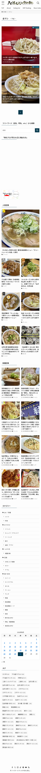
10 (10, 647)
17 (10, 650)
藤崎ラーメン (8, 729)
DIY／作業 (7, 512)
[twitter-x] (15, 767)
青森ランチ (8, 733)
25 (15, 654)
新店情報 (7, 602)
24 (10, 654)
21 (31, 650)
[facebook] (12, 767)
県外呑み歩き (9, 618)
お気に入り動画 (10, 562)
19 (20, 650)
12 (20, 647)
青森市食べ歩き (9, 736)
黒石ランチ (19, 744)
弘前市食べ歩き (9, 703)
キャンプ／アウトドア (12, 533)
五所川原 (33, 681)
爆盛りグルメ (21, 722)
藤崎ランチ (32, 725)
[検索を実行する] (37, 130)
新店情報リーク (10, 606)
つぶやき (7, 549)
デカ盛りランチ (9, 678)
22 (36, 650)
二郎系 (22, 681)
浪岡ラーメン (8, 722)
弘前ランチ (8, 700)
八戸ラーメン (20, 692)
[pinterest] (23, 767)
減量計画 (7, 553)
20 (26, 650)
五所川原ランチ (23, 685)
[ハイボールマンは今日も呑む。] (20, 3)
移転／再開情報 (10, 622)
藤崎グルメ (20, 725)
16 (4, 650)
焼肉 (6, 614)
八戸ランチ (7, 692)
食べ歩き (7, 574)
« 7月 (3, 662)
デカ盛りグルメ (18, 674)
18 (15, 650)
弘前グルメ (22, 696)
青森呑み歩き (9, 626)
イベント (7, 529)
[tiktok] (20, 767)
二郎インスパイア (9, 681)
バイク (7, 517)
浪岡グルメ (8, 718)
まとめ (7, 586)
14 (31, 647)
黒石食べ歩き (8, 747)
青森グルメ (21, 729)
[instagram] (18, 767)
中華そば (22, 678)
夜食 (6, 598)
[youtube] (26, 767)
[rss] (29, 767)
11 (15, 647)
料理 (6, 521)
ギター (7, 566)
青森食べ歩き (8, 740)
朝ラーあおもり (9, 714)
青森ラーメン (21, 733)
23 (4, 654)
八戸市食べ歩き (9, 696)
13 (26, 647)
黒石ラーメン (32, 744)
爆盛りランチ (8, 725)
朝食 (6, 610)
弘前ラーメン (21, 700)
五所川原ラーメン (9, 689)
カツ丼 (6, 674)
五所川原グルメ (9, 685)
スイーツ (7, 578)
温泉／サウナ (9, 545)
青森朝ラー (22, 736)
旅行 (6, 541)
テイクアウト (9, 582)
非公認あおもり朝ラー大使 (26, 740)
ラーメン (7, 590)
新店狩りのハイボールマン (12, 711)
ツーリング (8, 537)
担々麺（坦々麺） (25, 703)
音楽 (5, 557)
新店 (6, 707)
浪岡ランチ (20, 718)
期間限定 (22, 714)
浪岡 (32, 714)
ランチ (7, 594)
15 (36, 647)
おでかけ (7, 525)
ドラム (7, 570)
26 (20, 654)
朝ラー (28, 711)
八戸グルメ (23, 689)
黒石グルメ (7, 744)
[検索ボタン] (38, 3)
